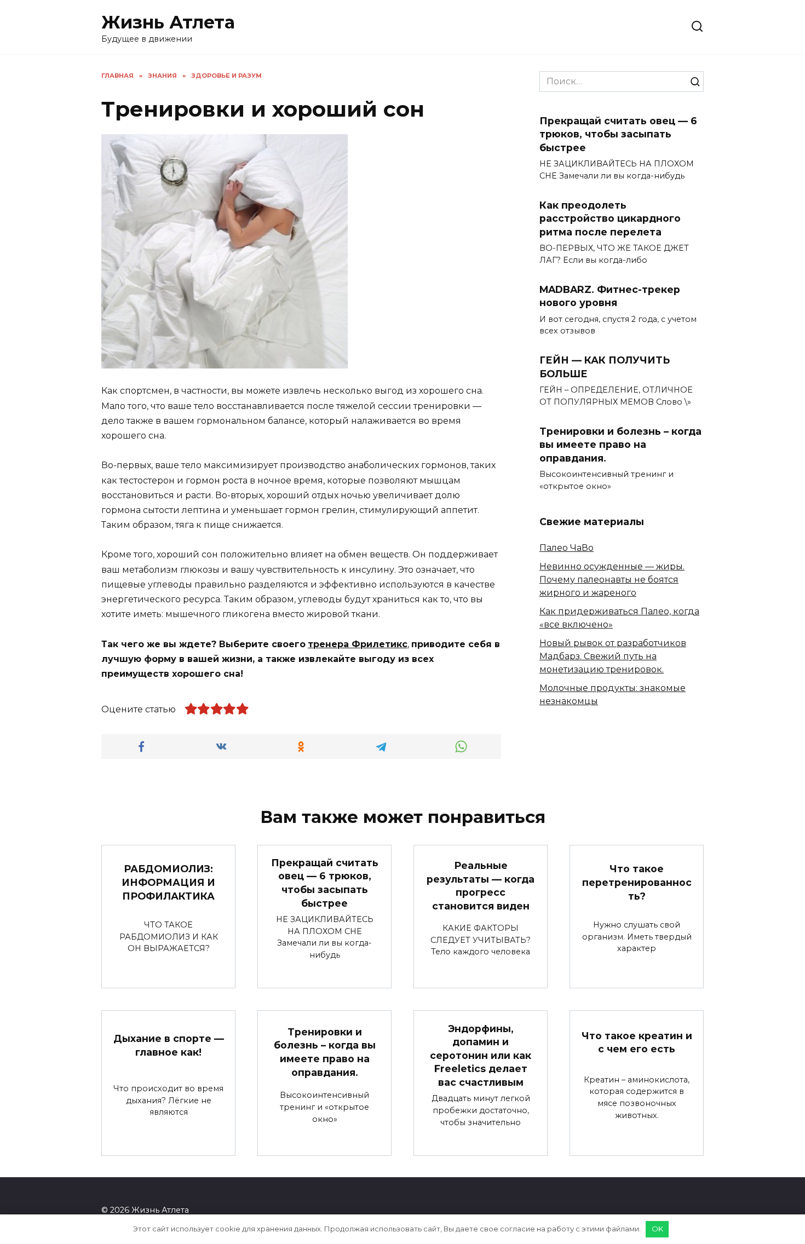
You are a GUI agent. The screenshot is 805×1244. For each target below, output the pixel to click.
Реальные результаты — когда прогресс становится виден (480, 886)
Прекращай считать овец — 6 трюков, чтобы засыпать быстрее (618, 133)
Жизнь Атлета (168, 22)
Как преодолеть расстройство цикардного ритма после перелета (610, 218)
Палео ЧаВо (566, 548)
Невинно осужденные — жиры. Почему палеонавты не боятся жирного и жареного (612, 579)
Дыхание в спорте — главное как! (168, 1045)
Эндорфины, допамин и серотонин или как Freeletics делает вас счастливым (480, 1055)
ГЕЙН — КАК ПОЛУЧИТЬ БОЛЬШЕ (604, 366)
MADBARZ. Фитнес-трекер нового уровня (609, 296)
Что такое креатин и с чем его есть (637, 1042)
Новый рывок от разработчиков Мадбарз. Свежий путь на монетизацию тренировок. (612, 656)
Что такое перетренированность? (637, 882)
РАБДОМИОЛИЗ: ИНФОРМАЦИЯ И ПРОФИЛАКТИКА (168, 882)
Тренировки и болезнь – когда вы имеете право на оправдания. (620, 444)
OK (657, 1228)
